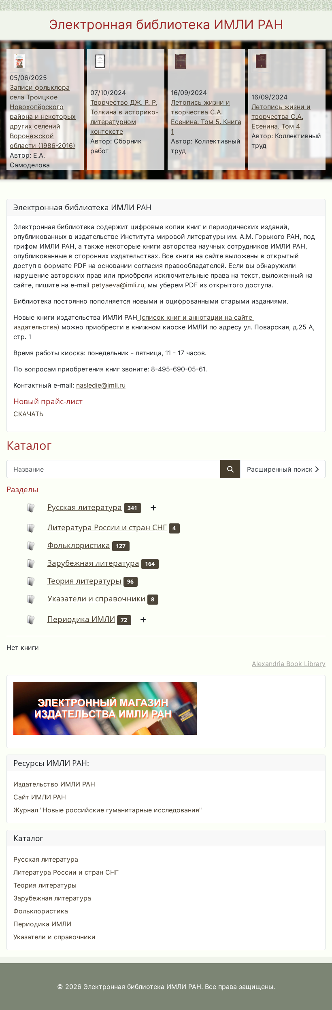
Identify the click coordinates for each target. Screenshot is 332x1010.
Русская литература (84, 507)
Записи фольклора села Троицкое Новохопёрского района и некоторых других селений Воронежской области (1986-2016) (43, 116)
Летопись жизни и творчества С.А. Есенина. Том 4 (281, 116)
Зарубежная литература (93, 562)
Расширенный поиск (281, 469)
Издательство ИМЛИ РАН (54, 784)
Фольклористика (78, 545)
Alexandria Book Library (289, 664)
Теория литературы (84, 580)
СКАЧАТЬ (28, 414)
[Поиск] (230, 469)
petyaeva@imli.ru (118, 285)
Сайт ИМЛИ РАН (39, 797)
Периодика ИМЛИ (81, 619)
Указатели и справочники (96, 598)
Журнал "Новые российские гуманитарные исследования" (107, 810)
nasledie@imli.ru (101, 385)
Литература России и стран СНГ (107, 527)
